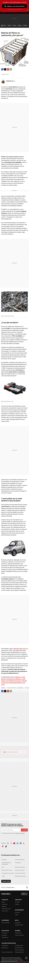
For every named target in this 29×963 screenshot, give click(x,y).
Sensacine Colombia (19, 950)
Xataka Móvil (4, 904)
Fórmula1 (4, 859)
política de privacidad (20, 833)
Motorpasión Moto (19, 925)
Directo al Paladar (5, 922)
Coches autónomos (20, 873)
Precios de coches (20, 870)
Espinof (16, 914)
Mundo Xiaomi (5, 910)
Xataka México (5, 945)
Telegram (20, 843)
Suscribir (24, 830)
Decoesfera (4, 935)
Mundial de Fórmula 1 (20, 876)
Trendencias (4, 933)
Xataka (3, 902)
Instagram (17, 843)
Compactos (18, 862)
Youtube (14, 843)
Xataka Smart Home (6, 908)
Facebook (2, 69)
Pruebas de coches (20, 867)
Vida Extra (17, 904)
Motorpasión (17, 922)
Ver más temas (6, 881)
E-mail (11, 69)
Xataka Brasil (5, 947)
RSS (24, 843)
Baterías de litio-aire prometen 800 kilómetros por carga (14, 682)
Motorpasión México (19, 952)
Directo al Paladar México (7, 952)
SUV (3, 867)
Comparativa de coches (8, 873)
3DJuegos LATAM (19, 945)
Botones (25, 25)
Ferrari (14, 25)
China (4, 25)
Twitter (5, 69)
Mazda (19, 25)
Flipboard (8, 69)
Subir (23, 893)
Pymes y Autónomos (19, 935)
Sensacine (17, 912)
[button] (11, 81)
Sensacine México (19, 947)
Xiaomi (9, 25)
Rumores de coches (7, 870)
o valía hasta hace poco (19, 648)
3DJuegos (17, 902)
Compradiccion (5, 937)
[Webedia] (6, 895)
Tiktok (6, 846)
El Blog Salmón (18, 933)
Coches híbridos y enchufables (15, 688)
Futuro (3, 876)
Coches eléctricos (19, 859)
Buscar (27, 887)
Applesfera (4, 906)
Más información (22, 961)
